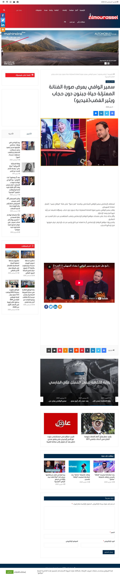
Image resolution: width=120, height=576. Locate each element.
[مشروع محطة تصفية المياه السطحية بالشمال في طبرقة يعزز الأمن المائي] (12, 254)
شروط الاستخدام (63, 571)
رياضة (51, 10)
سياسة (71, 10)
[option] (79, 382)
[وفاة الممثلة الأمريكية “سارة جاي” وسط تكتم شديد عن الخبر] (28, 167)
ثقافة (56, 10)
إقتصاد (64, 10)
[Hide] (1, 34)
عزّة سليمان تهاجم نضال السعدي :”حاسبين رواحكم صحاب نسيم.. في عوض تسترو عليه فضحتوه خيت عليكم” (13, 222)
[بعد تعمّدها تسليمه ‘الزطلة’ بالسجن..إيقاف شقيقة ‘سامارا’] (104, 467)
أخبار (76, 10)
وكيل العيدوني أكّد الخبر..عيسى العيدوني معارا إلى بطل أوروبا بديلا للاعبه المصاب (13, 203)
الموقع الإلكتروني (72, 541)
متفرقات (39, 10)
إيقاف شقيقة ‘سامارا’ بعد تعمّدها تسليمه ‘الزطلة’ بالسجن (80, 477)
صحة (45, 10)
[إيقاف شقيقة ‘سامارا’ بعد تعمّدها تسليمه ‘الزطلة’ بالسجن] (79, 467)
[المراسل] (103, 16)
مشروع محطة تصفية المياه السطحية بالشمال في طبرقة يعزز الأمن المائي (13, 265)
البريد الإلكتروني (109, 541)
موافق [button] (9, 572)
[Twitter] (51, 307)
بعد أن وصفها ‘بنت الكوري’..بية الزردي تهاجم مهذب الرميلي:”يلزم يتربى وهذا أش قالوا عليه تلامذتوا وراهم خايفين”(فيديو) (13, 185)
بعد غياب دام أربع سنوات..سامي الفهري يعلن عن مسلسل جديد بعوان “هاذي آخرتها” (79, 384)
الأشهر (29, 134)
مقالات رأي (81, 22)
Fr (65, 22)
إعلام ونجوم (102, 74)
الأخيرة (11, 134)
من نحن (72, 22)
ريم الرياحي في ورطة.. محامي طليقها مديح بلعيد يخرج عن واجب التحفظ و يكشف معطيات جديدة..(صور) (13, 150)
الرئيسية (82, 10)
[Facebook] (46, 307)
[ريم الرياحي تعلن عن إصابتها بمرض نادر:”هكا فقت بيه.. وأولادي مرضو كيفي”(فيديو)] (54, 467)
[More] (60, 307)
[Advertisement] (79, 185)
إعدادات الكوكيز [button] (20, 572)
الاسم (112, 532)
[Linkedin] (55, 307)
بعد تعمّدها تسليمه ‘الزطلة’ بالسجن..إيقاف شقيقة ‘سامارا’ (104, 477)
